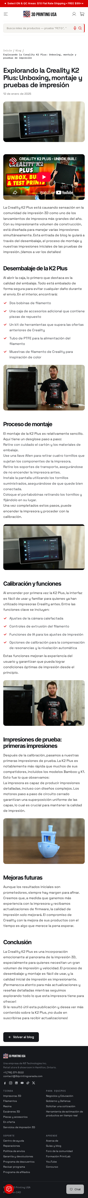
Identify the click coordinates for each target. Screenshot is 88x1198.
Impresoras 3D (12, 1096)
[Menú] (5, 14)
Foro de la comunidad (59, 1151)
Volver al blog (23, 1037)
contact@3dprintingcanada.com (22, 1076)
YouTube (51, 1161)
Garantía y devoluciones (18, 1156)
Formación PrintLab (58, 1156)
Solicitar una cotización (60, 1106)
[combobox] (44, 28)
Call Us (56, 3)
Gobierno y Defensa (58, 1101)
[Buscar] (80, 28)
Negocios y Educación (59, 1096)
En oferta (9, 1122)
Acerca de (52, 1140)
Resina (7, 1106)
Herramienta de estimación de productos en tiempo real (64, 1113)
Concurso (52, 1166)
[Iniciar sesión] (74, 14)
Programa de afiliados (16, 1172)
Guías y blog (53, 1145)
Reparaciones (11, 1145)
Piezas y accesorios (15, 1117)
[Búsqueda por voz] (75, 28)
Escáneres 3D (11, 1111)
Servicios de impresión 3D (19, 1127)
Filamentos (10, 1101)
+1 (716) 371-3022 (13, 1072)
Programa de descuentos (19, 1161)
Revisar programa (14, 1166)
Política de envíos (14, 1151)
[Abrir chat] (9, 1189)
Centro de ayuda (13, 1140)
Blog (18, 50)
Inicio (7, 50)
